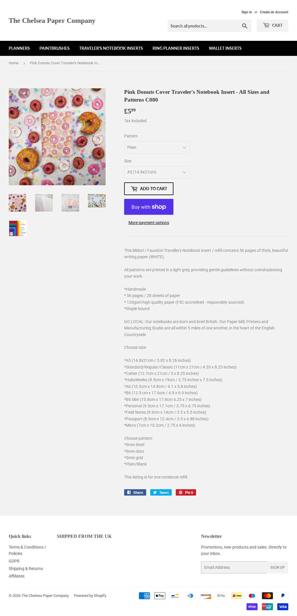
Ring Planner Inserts (176, 48)
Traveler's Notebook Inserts (111, 48)
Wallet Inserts (225, 48)
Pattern (131, 136)
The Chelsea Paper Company (52, 20)
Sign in (246, 12)
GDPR (14, 561)
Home (14, 63)
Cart (276, 25)
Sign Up (278, 567)
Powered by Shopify (90, 595)
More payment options (148, 222)
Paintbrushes (54, 48)
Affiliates (16, 576)
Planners (19, 48)
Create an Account (274, 12)
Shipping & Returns (26, 568)
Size (127, 161)
